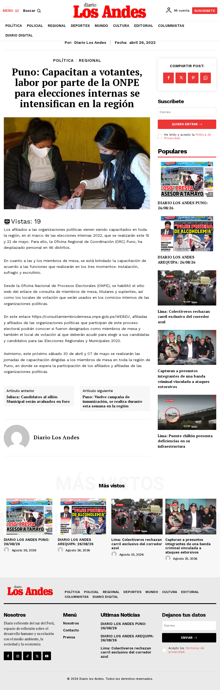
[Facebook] (168, 78)
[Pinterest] (193, 78)
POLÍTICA (63, 61)
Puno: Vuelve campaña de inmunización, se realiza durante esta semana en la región (112, 401)
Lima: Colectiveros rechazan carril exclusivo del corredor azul (184, 316)
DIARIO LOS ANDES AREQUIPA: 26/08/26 (176, 259)
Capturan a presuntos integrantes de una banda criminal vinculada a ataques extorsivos (184, 378)
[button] (32, 10)
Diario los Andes (90, 42)
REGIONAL (90, 61)
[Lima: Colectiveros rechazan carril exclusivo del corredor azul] (187, 288)
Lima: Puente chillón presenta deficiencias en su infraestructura (185, 441)
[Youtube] (47, 656)
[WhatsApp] (205, 78)
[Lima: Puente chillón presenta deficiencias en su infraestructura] (187, 412)
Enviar (187, 637)
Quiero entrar (185, 124)
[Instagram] (17, 656)
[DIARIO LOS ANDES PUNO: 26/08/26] (187, 179)
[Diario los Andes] (17, 438)
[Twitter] (180, 78)
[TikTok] (27, 656)
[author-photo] (7, 550)
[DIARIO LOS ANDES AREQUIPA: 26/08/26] (187, 233)
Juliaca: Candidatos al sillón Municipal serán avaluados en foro (38, 399)
